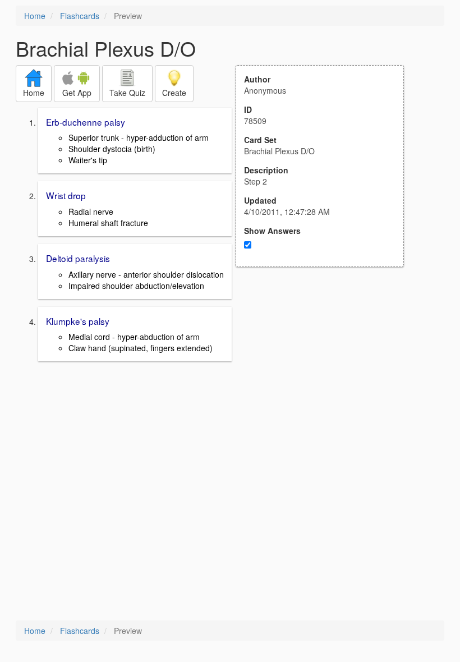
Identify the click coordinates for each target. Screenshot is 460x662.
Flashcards (79, 15)
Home (34, 15)
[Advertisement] (326, 377)
